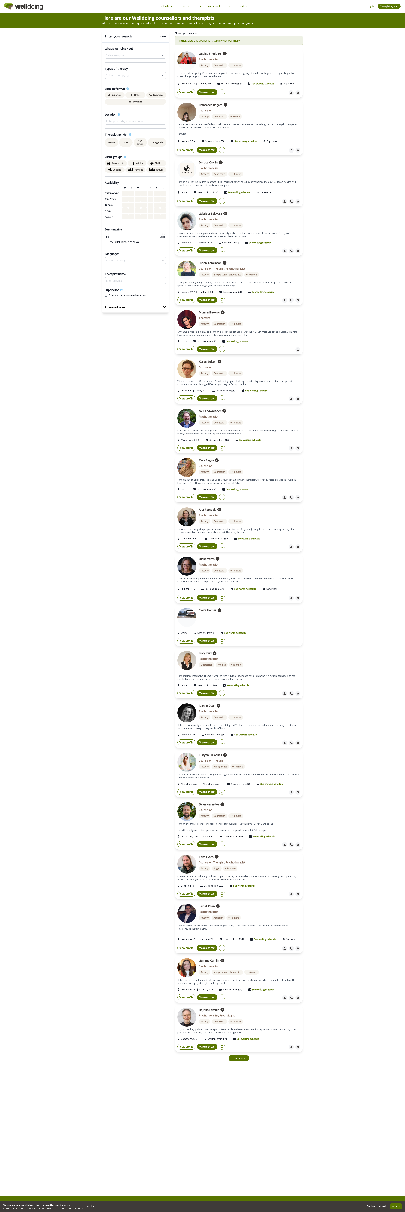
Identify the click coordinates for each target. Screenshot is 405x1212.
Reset (163, 36)
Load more (238, 1058)
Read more (92, 1206)
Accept (396, 1206)
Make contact (207, 92)
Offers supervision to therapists (127, 295)
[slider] (107, 234)
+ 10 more (235, 65)
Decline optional (376, 1206)
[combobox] (135, 121)
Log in (370, 6)
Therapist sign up (389, 6)
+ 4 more (235, 116)
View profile (186, 92)
